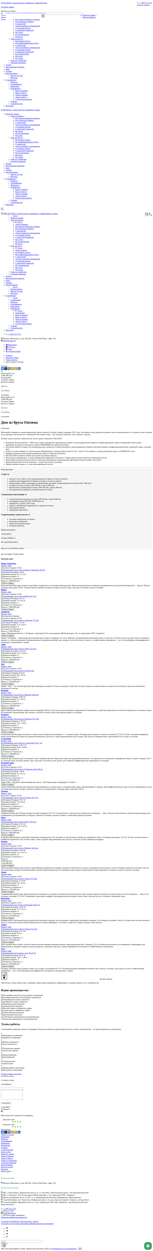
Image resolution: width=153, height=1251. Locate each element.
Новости (14, 82)
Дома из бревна (89, 17)
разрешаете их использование (64, 1249)
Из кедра (18, 37)
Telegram (11, 347)
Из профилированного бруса (27, 43)
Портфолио (15, 89)
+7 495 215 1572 (145, 3)
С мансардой (20, 24)
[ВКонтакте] (2, 368)
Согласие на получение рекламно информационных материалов (27, 1224)
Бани (8, 69)
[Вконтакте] (7, 1228)
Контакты (10, 106)
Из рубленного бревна (24, 22)
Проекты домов (89, 15)
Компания (5, 1137)
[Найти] (43, 16)
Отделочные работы (23, 99)
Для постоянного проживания (27, 26)
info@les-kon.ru (9, 341)
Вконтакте (12, 345)
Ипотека (14, 78)
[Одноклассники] (15, 368)
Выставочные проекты (15, 67)
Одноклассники (14, 351)
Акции (8, 65)
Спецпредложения (18, 63)
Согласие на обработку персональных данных (20, 1221)
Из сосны (19, 32)
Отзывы (14, 101)
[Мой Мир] (19, 368)
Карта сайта (6, 1152)
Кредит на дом (16, 76)
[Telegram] (7, 1231)
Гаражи (9, 71)
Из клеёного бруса (22, 41)
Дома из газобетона (18, 60)
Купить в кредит (8, 583)
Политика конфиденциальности (14, 1217)
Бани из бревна (21, 91)
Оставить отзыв (7, 1076)
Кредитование (12, 73)
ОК (80, 1249)
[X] (5, 368)
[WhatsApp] (12, 368)
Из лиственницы (22, 35)
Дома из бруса (17, 39)
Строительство (17, 104)
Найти (4, 1244)
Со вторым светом (22, 28)
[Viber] (9, 368)
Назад (15, 216)
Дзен (10, 349)
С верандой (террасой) (24, 30)
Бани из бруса (21, 93)
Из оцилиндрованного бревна (27, 19)
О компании (11, 80)
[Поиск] (147, 214)
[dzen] (7, 1234)
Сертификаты (16, 84)
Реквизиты (15, 86)
